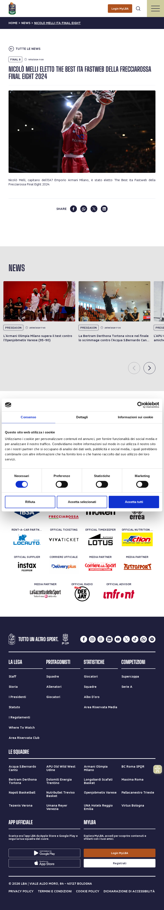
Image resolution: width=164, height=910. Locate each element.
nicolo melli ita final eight (57, 23)
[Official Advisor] (118, 593)
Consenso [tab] (28, 417)
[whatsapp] (83, 208)
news (25, 23)
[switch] (62, 484)
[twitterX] (126, 639)
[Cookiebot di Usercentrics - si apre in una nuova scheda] (140, 405)
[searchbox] (82, 5)
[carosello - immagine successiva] (149, 368)
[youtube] (117, 639)
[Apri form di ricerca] (138, 8)
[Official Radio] (82, 593)
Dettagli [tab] (82, 417)
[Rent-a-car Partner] (27, 539)
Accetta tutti (134, 502)
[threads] (100, 639)
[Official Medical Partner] (27, 512)
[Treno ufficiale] (63, 512)
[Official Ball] (100, 512)
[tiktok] (135, 639)
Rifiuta (30, 502)
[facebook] (73, 208)
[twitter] (94, 208)
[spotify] (152, 639)
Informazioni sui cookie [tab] (135, 417)
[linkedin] (104, 208)
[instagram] (92, 639)
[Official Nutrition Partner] (137, 539)
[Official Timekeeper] (100, 539)
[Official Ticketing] (63, 539)
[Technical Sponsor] (137, 512)
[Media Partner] (100, 566)
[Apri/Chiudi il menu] (155, 8)
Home (13, 23)
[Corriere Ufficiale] (63, 566)
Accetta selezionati (82, 502)
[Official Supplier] (27, 566)
